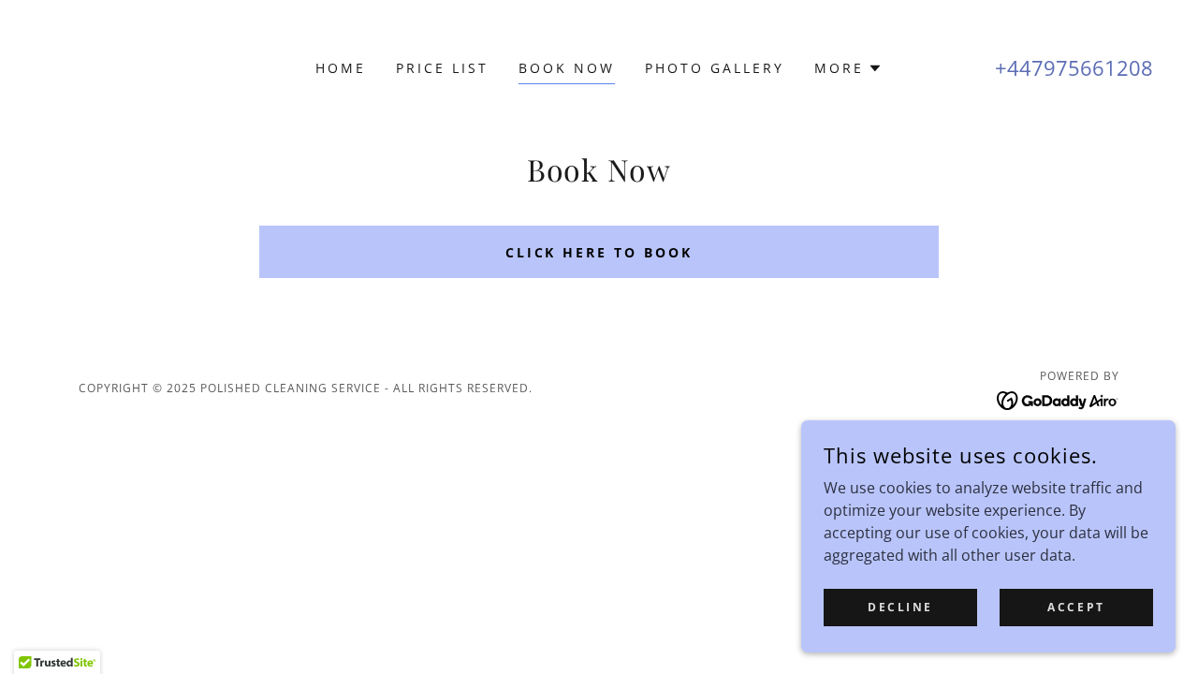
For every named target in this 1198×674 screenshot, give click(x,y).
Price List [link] (442, 68)
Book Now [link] (567, 68)
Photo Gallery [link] (714, 68)
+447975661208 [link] (1074, 67)
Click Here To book (599, 252)
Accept (1075, 607)
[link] (1058, 398)
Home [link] (340, 68)
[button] (848, 68)
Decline (900, 607)
